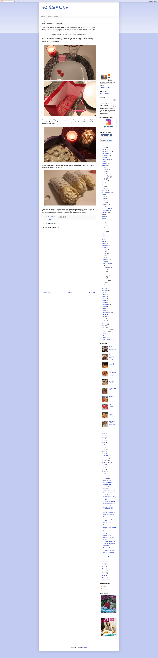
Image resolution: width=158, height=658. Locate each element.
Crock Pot (104, 165)
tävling (103, 327)
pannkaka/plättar (106, 267)
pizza (103, 273)
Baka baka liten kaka (108, 548)
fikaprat (104, 182)
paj (102, 265)
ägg (103, 335)
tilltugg (103, 320)
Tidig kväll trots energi (109, 501)
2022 (103, 442)
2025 (103, 435)
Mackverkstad (107, 488)
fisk (103, 186)
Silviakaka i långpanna (109, 543)
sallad (103, 294)
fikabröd (104, 181)
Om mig (50, 16)
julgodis (104, 218)
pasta (103, 269)
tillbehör (104, 318)
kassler (104, 226)
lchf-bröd (104, 243)
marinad (104, 249)
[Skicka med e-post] (59, 217)
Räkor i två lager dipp (108, 514)
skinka (103, 298)
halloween (104, 204)
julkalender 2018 (106, 220)
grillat (103, 198)
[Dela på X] (62, 217)
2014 (103, 566)
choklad (104, 163)
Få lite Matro (55, 7)
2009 (103, 577)
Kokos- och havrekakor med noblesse (112, 348)
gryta (103, 202)
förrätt (103, 194)
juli (104, 467)
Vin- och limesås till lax (109, 482)
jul (102, 214)
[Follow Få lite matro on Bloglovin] (106, 141)
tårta (103, 325)
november (106, 458)
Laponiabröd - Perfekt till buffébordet (112, 423)
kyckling (104, 231)
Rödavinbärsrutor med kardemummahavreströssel (109, 498)
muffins (104, 261)
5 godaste (104, 147)
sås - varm (104, 316)
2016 (103, 561)
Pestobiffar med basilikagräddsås (108, 485)
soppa (103, 310)
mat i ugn (104, 251)
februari (106, 478)
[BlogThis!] (61, 217)
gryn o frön (105, 200)
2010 (103, 575)
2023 (103, 440)
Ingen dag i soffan (108, 530)
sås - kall (104, 314)
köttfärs (104, 235)
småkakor (104, 302)
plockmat (104, 275)
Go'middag (106, 545)
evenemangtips (106, 177)
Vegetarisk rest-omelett (109, 550)
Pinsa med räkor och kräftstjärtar (112, 381)
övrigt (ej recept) (51, 219)
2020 (103, 447)
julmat (103, 222)
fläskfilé (104, 188)
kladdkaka (104, 228)
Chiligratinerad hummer (109, 490)
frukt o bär (104, 190)
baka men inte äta (106, 153)
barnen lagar (105, 155)
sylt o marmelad (106, 312)
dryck (103, 167)
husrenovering (105, 210)
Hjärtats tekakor (107, 535)
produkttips (105, 280)
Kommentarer (106, 589)
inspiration (104, 212)
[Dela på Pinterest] (65, 217)
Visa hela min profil (105, 87)
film (103, 184)
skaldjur (104, 296)
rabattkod (104, 284)
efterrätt (104, 173)
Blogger (85, 647)
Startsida (43, 16)
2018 (103, 451)
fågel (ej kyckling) (106, 192)
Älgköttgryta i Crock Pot (112, 363)
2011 (103, 573)
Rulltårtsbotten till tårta (112, 405)
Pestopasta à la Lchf (108, 537)
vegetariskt (105, 331)
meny (103, 257)
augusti (106, 464)
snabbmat (104, 306)
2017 (103, 453)
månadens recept (106, 263)
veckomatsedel (106, 329)
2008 (103, 579)
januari (105, 558)
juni (105, 469)
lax (102, 239)
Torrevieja (104, 324)
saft (103, 292)
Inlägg (104, 586)
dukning (104, 171)
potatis (103, 277)
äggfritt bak (105, 337)
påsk (103, 282)
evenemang (105, 175)
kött (103, 233)
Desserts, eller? (107, 480)
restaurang (105, 290)
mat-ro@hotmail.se (105, 93)
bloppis (104, 157)
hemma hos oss (106, 208)
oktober (106, 460)
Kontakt (56, 16)
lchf (103, 241)
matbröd (104, 253)
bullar (103, 161)
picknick (104, 271)
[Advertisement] (68, 277)
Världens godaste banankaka (111, 414)
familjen (104, 179)
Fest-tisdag (111, 396)
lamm (103, 237)
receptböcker (105, 286)
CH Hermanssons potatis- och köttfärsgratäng (112, 374)
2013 (103, 568)
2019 (103, 449)
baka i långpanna (106, 151)
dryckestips (105, 169)
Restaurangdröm (107, 525)
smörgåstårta (105, 304)
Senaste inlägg (46, 292)
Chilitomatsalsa (107, 516)
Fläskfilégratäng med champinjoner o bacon (108, 509)
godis (103, 196)
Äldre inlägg (92, 292)
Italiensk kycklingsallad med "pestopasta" (109, 504)
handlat (104, 206)
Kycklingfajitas (107, 522)
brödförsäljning (106, 159)
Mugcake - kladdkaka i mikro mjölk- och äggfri (112, 357)
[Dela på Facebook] (64, 217)
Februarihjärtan (107, 556)
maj (105, 471)
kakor (103, 224)
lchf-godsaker (105, 245)
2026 (103, 433)
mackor (104, 247)
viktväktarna (105, 333)
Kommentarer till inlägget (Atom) (59, 295)
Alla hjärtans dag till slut (109, 512)
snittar (103, 308)
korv (103, 229)
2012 (103, 570)
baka (103, 149)
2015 (103, 564)
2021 (103, 444)
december (106, 455)
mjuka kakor (105, 259)
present (104, 278)
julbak (103, 216)
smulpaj (104, 300)
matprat (104, 255)
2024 (103, 438)
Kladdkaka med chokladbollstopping (109, 540)
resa (103, 288)
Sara (111, 75)
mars (105, 476)
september (107, 462)
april (105, 473)
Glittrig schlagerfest (108, 533)
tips (103, 322)
